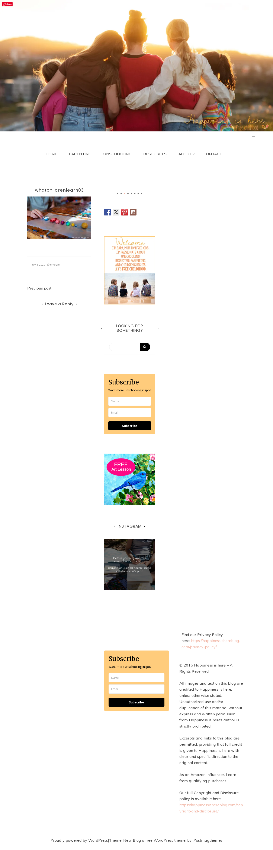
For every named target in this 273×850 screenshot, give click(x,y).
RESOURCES (155, 153)
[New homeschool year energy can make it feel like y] (129, 564)
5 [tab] (131, 193)
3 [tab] (124, 193)
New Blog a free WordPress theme (154, 840)
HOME (51, 153)
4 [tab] (128, 193)
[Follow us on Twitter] (116, 212)
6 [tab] (134, 193)
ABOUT (185, 153)
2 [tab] (121, 193)
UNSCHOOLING (117, 153)
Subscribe (129, 426)
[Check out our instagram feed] (133, 212)
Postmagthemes (207, 840)
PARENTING (80, 153)
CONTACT (213, 153)
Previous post (39, 288)
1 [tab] (117, 193)
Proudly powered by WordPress (79, 840)
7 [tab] (138, 193)
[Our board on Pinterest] (124, 212)
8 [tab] (141, 193)
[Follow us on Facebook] (107, 212)
